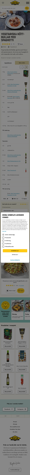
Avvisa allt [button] (15, 254)
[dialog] (15, 237)
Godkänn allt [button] (15, 250)
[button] (15, 259)
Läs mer (4, 231)
